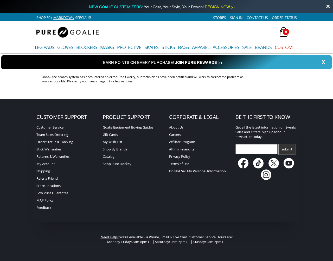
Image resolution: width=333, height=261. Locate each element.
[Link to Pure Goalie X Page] (274, 167)
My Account (45, 163)
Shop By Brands (115, 149)
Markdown (63, 17)
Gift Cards (110, 134)
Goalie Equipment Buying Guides (128, 127)
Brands (263, 47)
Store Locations (48, 185)
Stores (219, 17)
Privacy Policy (179, 156)
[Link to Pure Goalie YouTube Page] (289, 167)
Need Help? (110, 237)
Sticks (168, 47)
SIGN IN (236, 17)
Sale (247, 47)
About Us (176, 127)
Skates (151, 47)
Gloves (65, 47)
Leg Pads (44, 47)
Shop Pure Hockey (117, 163)
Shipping (43, 171)
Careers (175, 134)
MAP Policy (45, 200)
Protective (129, 47)
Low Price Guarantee (52, 193)
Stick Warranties (48, 149)
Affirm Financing (181, 149)
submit (286, 149)
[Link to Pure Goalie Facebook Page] (243, 167)
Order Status (284, 17)
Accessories (226, 47)
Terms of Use (179, 163)
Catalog (108, 156)
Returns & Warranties (52, 156)
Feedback (43, 207)
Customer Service (49, 127)
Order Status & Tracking (54, 141)
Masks (107, 47)
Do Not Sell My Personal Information (197, 171)
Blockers (86, 47)
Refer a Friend (47, 178)
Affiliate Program (182, 141)
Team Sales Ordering (52, 134)
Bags (183, 47)
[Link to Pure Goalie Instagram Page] (266, 178)
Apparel (200, 47)
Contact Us (257, 17)
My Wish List (112, 141)
